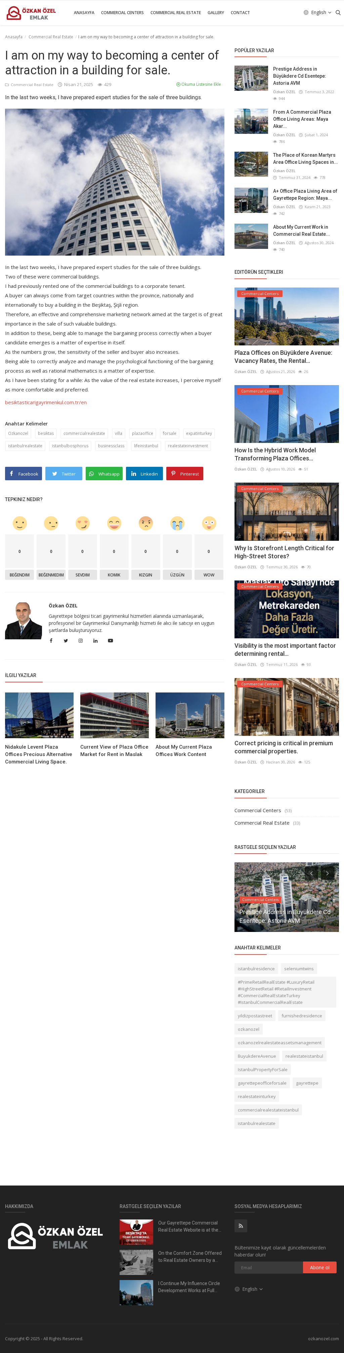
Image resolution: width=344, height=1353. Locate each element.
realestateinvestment (188, 446)
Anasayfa (84, 12)
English (319, 12)
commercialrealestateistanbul (268, 1110)
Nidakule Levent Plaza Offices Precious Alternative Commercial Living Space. (38, 754)
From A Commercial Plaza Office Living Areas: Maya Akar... (302, 119)
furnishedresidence (302, 1016)
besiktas (46, 433)
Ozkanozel (18, 433)
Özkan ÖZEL (63, 605)
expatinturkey (199, 433)
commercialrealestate (84, 433)
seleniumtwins (299, 969)
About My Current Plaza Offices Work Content (184, 750)
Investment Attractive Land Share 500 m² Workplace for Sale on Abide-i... (284, 912)
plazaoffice (142, 433)
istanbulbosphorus (70, 446)
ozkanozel (248, 1029)
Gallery (216, 12)
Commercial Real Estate (175, 12)
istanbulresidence (256, 969)
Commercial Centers (122, 12)
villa (118, 433)
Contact (240, 12)
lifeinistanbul (146, 446)
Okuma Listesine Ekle (200, 84)
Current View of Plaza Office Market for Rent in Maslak (114, 750)
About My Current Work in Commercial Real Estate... (301, 230)
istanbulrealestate (25, 446)
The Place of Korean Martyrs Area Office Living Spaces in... (305, 158)
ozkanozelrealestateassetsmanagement (279, 1043)
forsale (169, 433)
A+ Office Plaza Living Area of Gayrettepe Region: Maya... (305, 194)
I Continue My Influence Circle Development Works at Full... (189, 1287)
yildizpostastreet (255, 1016)
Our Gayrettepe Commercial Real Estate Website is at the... (189, 1226)
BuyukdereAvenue (257, 1056)
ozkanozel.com (323, 1339)
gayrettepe (307, 1083)
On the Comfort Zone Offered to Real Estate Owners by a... (190, 1256)
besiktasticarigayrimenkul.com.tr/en (46, 402)
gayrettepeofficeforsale (262, 1083)
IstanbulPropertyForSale (263, 1069)
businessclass (111, 446)
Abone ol (320, 1267)
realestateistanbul (304, 1056)
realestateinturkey (257, 1096)
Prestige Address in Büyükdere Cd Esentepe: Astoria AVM (299, 76)
